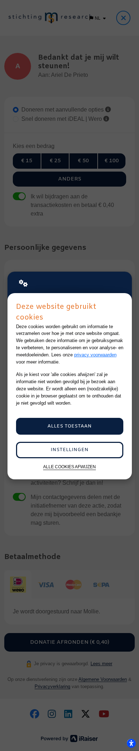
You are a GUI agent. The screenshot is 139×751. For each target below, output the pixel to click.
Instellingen (69, 450)
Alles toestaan (69, 426)
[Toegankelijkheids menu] (131, 743)
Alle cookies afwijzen (69, 466)
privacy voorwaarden (95, 354)
